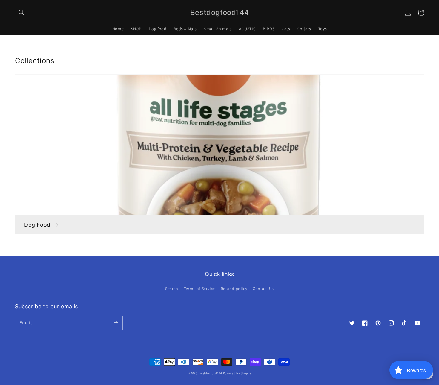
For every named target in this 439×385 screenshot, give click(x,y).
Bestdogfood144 (210, 373)
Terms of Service (199, 288)
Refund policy (234, 288)
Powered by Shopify (237, 373)
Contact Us (263, 288)
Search (171, 288)
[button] (21, 12)
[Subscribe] (115, 322)
